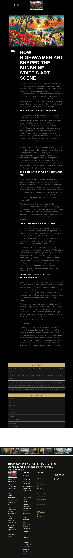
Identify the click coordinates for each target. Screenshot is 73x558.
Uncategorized (14, 427)
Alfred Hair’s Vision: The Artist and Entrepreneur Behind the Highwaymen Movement (27, 486)
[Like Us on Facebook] (14, 5)
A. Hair (11, 398)
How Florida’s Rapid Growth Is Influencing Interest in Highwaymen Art (35, 382)
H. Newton (13, 409)
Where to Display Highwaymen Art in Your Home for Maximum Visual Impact (37, 386)
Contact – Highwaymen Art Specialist (41, 513)
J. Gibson (12, 413)
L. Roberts (12, 416)
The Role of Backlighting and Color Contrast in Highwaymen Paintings (35, 389)
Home (39, 478)
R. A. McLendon (14, 420)
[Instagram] (18, 5)
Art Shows (13, 405)
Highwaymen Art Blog (41, 505)
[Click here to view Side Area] (64, 4)
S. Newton (12, 423)
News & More (41, 499)
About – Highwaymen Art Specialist (41, 485)
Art (13, 18)
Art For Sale (41, 494)
